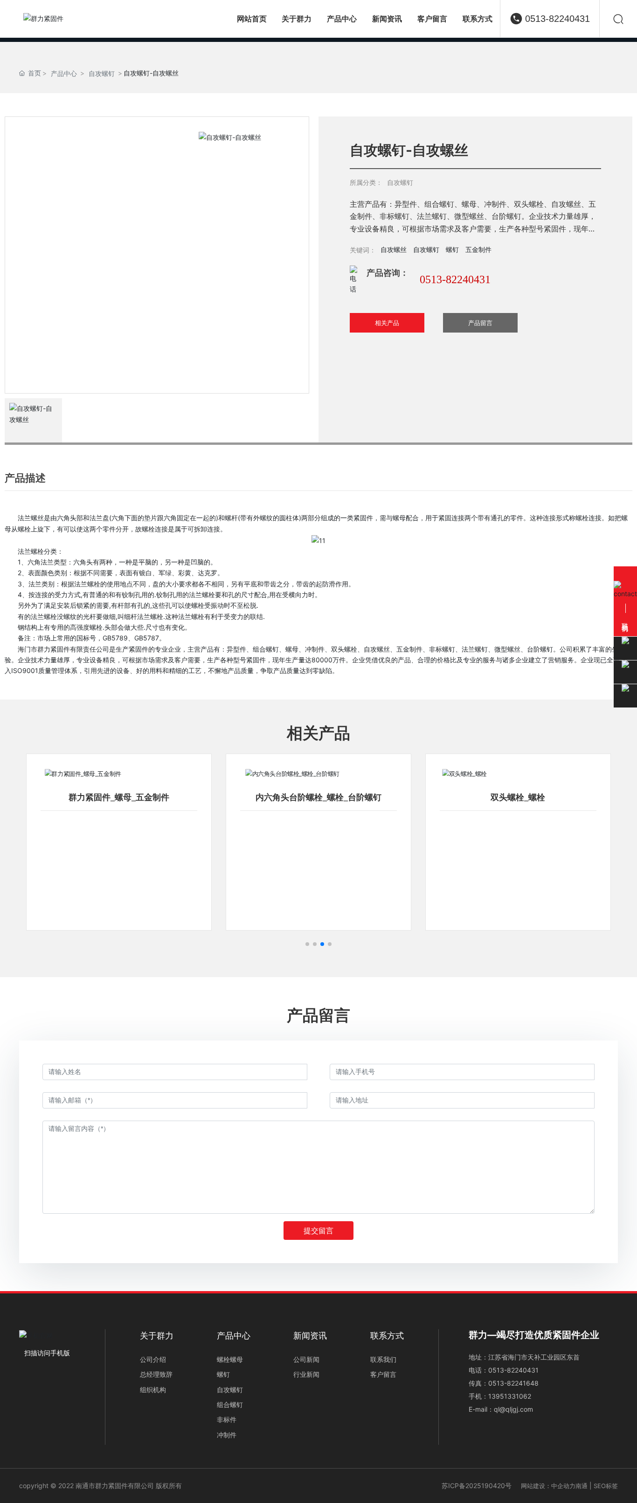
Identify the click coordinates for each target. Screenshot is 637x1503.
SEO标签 (606, 1485)
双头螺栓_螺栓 (518, 797)
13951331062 (509, 1396)
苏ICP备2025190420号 (477, 1485)
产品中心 (64, 73)
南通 (581, 1485)
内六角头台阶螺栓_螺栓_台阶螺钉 (318, 797)
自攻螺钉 (102, 73)
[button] (307, 944)
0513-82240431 (557, 19)
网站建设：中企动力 (548, 1485)
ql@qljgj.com (513, 1409)
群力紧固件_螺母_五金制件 (119, 797)
